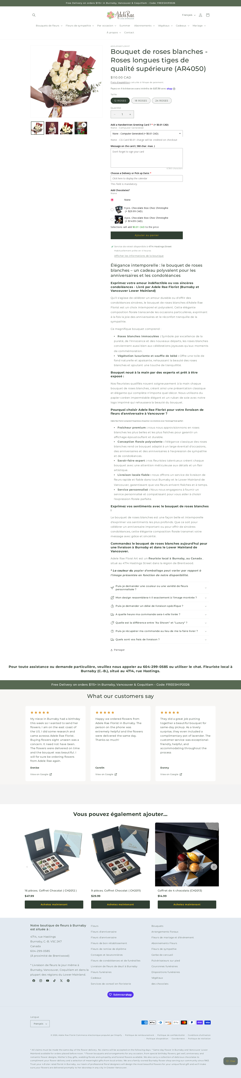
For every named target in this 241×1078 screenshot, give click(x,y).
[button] (34, 15)
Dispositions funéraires (165, 972)
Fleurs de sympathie (164, 949)
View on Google (39, 774)
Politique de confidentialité (171, 1035)
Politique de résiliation (199, 1038)
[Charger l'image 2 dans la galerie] (52, 128)
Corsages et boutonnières (107, 954)
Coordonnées (178, 1038)
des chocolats (160, 983)
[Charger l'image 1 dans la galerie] (37, 128)
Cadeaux (96, 978)
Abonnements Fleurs (164, 943)
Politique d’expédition (157, 1038)
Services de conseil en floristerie (111, 983)
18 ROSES (141, 100)
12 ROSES (120, 100)
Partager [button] (119, 649)
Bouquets (157, 925)
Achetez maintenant (54, 904)
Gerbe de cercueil (162, 954)
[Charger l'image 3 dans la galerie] (66, 128)
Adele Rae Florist (67, 1035)
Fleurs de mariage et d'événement (172, 937)
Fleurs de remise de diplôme (108, 949)
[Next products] (214, 867)
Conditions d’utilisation (199, 1035)
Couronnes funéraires (164, 966)
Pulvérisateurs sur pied (165, 960)
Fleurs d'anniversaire (104, 931)
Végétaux (157, 978)
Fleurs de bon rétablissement (109, 943)
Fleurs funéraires (101, 972)
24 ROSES (161, 100)
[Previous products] (27, 867)
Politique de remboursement (139, 1035)
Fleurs (95, 925)
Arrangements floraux (164, 931)
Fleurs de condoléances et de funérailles (115, 960)
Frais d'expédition (120, 82)
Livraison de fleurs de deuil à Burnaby (114, 966)
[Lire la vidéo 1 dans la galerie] (80, 128)
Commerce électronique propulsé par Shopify (99, 1035)
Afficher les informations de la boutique (139, 255)
